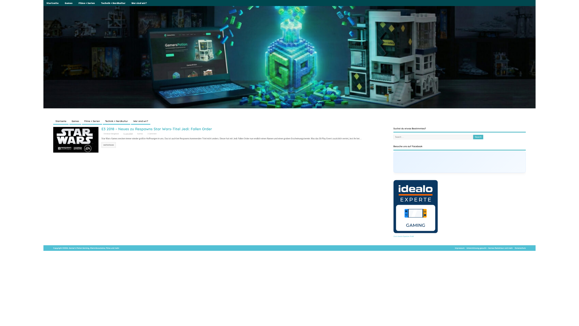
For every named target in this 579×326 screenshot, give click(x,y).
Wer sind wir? (139, 3)
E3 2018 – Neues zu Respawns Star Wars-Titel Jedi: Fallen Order (156, 129)
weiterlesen (108, 145)
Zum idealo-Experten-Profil (403, 236)
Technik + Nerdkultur (113, 3)
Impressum (460, 248)
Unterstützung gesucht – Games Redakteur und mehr (490, 248)
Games (69, 3)
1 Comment (152, 134)
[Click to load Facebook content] (459, 162)
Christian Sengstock (111, 134)
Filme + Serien (87, 3)
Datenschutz (520, 248)
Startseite (52, 3)
